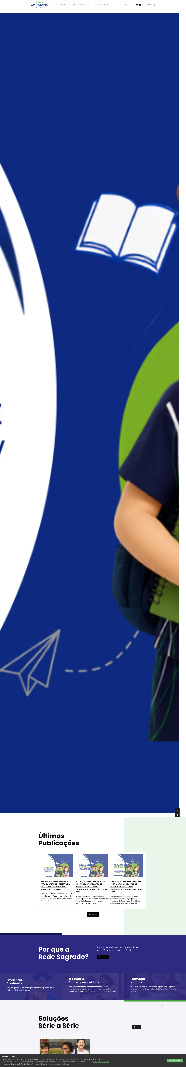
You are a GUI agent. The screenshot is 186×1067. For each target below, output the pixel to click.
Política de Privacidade (101, 1062)
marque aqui (52, 1064)
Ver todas (93, 914)
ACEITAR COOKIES (175, 1060)
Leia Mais (103, 957)
